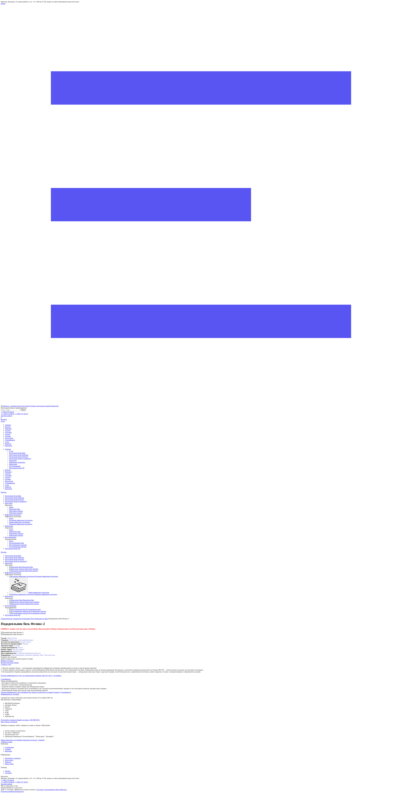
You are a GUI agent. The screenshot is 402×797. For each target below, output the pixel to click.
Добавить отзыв (6, 742)
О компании (9, 747)
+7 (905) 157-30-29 (21, 414)
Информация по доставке (10, 694)
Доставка (8, 432)
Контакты (8, 446)
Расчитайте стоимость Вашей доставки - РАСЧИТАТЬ (20, 720)
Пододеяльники (15, 466)
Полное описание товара (10, 663)
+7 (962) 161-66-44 (7, 412)
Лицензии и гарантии (13, 758)
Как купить (9, 438)
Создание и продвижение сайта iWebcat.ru (52, 790)
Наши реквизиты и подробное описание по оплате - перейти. (23, 740)
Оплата (7, 434)
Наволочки (13, 464)
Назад (11, 507)
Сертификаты (10, 440)
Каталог (8, 427)
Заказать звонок (6, 416)
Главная (8, 425)
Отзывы (8, 436)
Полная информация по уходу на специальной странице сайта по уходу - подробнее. (31, 675)
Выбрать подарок (7, 661)
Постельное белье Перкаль (18, 455)
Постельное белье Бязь (17, 453)
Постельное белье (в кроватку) (20, 458)
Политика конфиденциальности (12, 791)
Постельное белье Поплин (18, 457)
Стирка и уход (6, 664)
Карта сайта (9, 764)
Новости (8, 444)
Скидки (8, 430)
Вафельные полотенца (17, 462)
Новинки (8, 429)
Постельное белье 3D (16, 468)
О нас (7, 442)
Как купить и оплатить (9, 722)
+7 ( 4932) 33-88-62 (7, 414)
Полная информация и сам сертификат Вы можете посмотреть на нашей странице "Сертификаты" (36, 692)
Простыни (13, 460)
